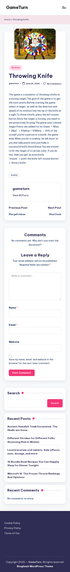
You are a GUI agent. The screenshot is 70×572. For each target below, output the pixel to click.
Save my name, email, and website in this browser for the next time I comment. (31, 361)
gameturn (21, 188)
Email (13, 324)
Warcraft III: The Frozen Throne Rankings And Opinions (33, 475)
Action (15, 67)
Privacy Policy (12, 528)
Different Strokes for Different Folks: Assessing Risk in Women (31, 440)
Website (14, 341)
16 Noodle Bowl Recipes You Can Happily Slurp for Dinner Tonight (33, 463)
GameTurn (17, 7)
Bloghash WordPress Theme (35, 566)
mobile (14, 175)
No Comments (54, 84)
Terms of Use (12, 533)
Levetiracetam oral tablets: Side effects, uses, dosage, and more (33, 451)
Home (7, 19)
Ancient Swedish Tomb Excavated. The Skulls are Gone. (32, 428)
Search (13, 393)
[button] (21, 195)
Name (13, 307)
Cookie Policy (12, 523)
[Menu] (64, 7)
